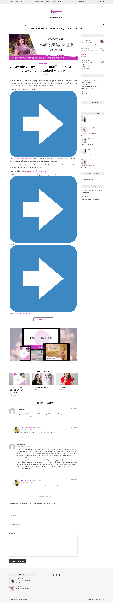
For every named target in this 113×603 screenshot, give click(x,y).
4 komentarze (74, 365)
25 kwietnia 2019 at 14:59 (23, 446)
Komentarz (13, 533)
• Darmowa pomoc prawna (41, 1)
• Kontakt (53, 1)
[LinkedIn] (60, 575)
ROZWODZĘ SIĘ (80, 25)
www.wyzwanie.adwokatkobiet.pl (21, 158)
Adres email (12, 515)
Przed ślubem (17, 25)
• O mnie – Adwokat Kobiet (17, 1)
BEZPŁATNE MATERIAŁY (39, 29)
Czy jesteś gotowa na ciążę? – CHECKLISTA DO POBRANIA (19, 390)
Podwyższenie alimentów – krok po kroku (88, 166)
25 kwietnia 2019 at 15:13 (27, 482)
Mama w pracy (46, 25)
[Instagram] (56, 575)
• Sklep (73, 1)
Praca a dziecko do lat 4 (41, 387)
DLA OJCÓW (94, 25)
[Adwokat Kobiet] (56, 11)
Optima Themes (22, 599)
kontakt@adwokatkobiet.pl (89, 86)
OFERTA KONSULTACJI (57, 29)
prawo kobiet (43, 63)
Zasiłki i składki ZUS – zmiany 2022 (88, 134)
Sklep (70, 29)
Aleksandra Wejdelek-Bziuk (31, 428)
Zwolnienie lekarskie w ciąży (88, 155)
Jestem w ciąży (30, 25)
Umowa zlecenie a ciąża (87, 144)
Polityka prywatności (87, 196)
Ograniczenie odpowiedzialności (90, 200)
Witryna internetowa (15, 524)
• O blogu (29, 1)
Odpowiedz (74, 408)
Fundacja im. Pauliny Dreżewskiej (36, 171)
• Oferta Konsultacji (63, 1)
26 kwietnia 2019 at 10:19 (27, 429)
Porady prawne (61, 387)
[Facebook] (53, 575)
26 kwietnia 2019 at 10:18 (23, 411)
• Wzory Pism (80, 1)
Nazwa (11, 507)
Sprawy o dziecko (63, 25)
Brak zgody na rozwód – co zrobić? (88, 123)
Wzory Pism (79, 29)
